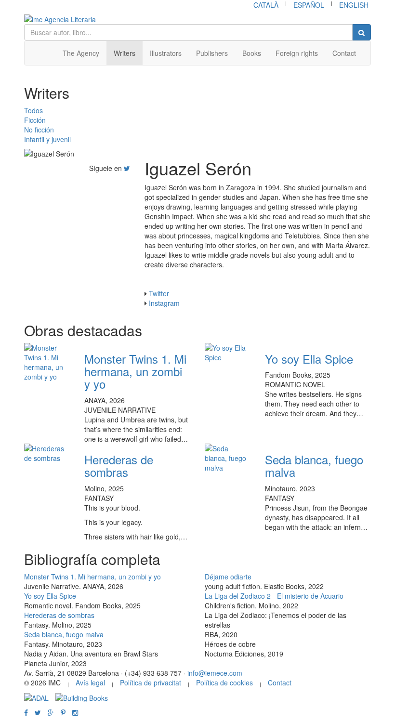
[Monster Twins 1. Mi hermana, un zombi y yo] (47, 362)
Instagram (164, 303)
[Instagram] (75, 712)
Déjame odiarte (228, 576)
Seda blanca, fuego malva (314, 465)
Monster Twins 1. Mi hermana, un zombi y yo (135, 371)
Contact (344, 53)
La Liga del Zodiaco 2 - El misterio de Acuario (274, 596)
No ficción (39, 129)
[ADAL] (36, 697)
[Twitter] (127, 168)
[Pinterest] (63, 712)
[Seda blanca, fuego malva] (227, 458)
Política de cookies (224, 682)
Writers (124, 53)
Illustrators (166, 53)
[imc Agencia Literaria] (197, 19)
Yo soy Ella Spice (309, 358)
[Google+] (51, 712)
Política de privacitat (150, 682)
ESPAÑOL (308, 5)
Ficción (35, 120)
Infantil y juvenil (47, 139)
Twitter (159, 293)
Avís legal (90, 682)
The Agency (81, 53)
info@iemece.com (214, 673)
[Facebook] (26, 712)
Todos (33, 110)
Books (251, 53)
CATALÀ (265, 5)
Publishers (212, 53)
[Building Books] (81, 697)
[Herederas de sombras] (47, 453)
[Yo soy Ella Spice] (227, 352)
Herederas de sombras (118, 465)
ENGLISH (354, 5)
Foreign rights (297, 53)
